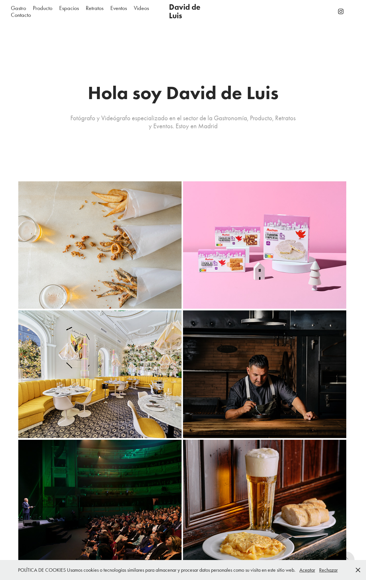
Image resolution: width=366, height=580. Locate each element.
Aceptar (307, 570)
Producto (42, 8)
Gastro (18, 8)
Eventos (118, 8)
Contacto (21, 14)
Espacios (69, 8)
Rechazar (328, 570)
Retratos (95, 8)
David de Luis (185, 11)
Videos (141, 8)
